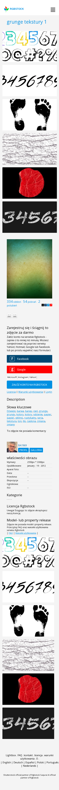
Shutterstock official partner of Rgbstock (21, 775)
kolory (20, 414)
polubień (12, 305)
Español (29, 762)
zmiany (11, 424)
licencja (38, 755)
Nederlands (29, 765)
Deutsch (18, 762)
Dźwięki (11, 411)
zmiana (41, 421)
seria (40, 417)
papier (47, 414)
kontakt (28, 755)
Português (52, 762)
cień (35, 411)
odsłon (17, 302)
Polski (40, 762)
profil (23, 450)
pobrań (32, 302)
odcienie (38, 414)
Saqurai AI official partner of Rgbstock (38, 776)
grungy (11, 414)
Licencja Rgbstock (21, 506)
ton (20, 421)
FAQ (11, 533)
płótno (19, 417)
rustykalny (30, 417)
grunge (43, 411)
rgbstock (17, 9)
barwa (20, 411)
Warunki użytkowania (25, 533)
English (7, 762)
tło (24, 421)
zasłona (31, 421)
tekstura (11, 421)
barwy (28, 411)
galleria (36, 450)
